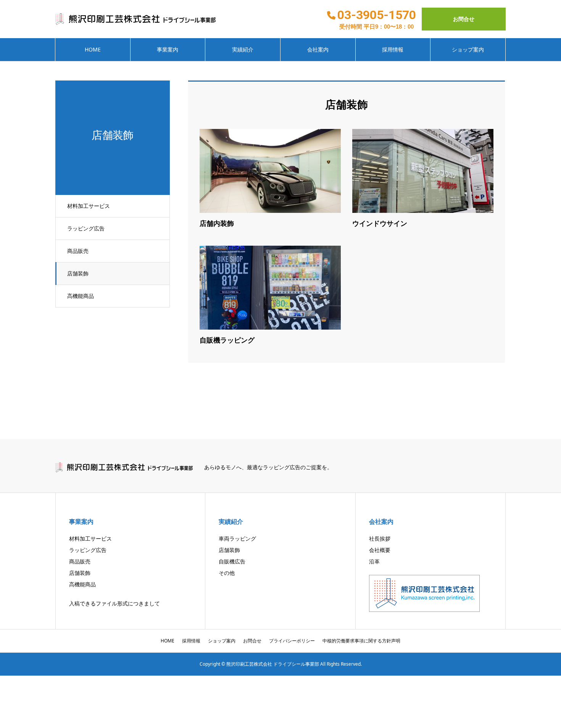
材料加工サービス (88, 205)
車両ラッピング (237, 538)
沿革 (374, 561)
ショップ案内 (468, 49)
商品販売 (78, 250)
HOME (93, 49)
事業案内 (167, 49)
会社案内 (318, 49)
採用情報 (392, 49)
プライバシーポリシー (292, 640)
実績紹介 (242, 49)
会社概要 (379, 550)
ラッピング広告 (86, 228)
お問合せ (463, 19)
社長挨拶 (379, 538)
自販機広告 (232, 561)
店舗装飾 (78, 273)
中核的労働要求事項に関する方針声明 (361, 640)
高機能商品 (80, 295)
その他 (227, 572)
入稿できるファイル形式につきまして (114, 603)
